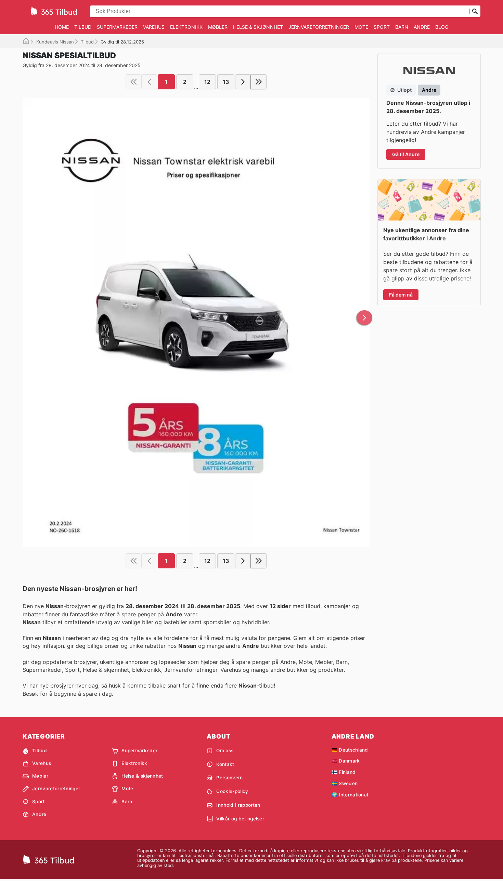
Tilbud (82, 27)
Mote (361, 27)
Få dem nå (401, 295)
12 (207, 81)
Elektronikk (186, 27)
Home (62, 27)
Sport (382, 27)
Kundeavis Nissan (55, 42)
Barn (401, 27)
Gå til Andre (406, 154)
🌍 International (350, 794)
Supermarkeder (117, 27)
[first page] (133, 81)
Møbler (218, 27)
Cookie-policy (232, 791)
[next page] (243, 81)
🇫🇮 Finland (344, 772)
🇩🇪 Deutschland (350, 750)
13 (226, 81)
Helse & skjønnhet (258, 27)
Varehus (154, 27)
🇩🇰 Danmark (346, 761)
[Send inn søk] (474, 11)
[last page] (259, 81)
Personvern (229, 777)
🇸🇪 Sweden (345, 783)
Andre (422, 27)
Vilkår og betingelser (240, 818)
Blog (441, 27)
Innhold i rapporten (238, 805)
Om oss (224, 750)
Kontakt (225, 764)
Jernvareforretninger (318, 27)
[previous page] (149, 81)
